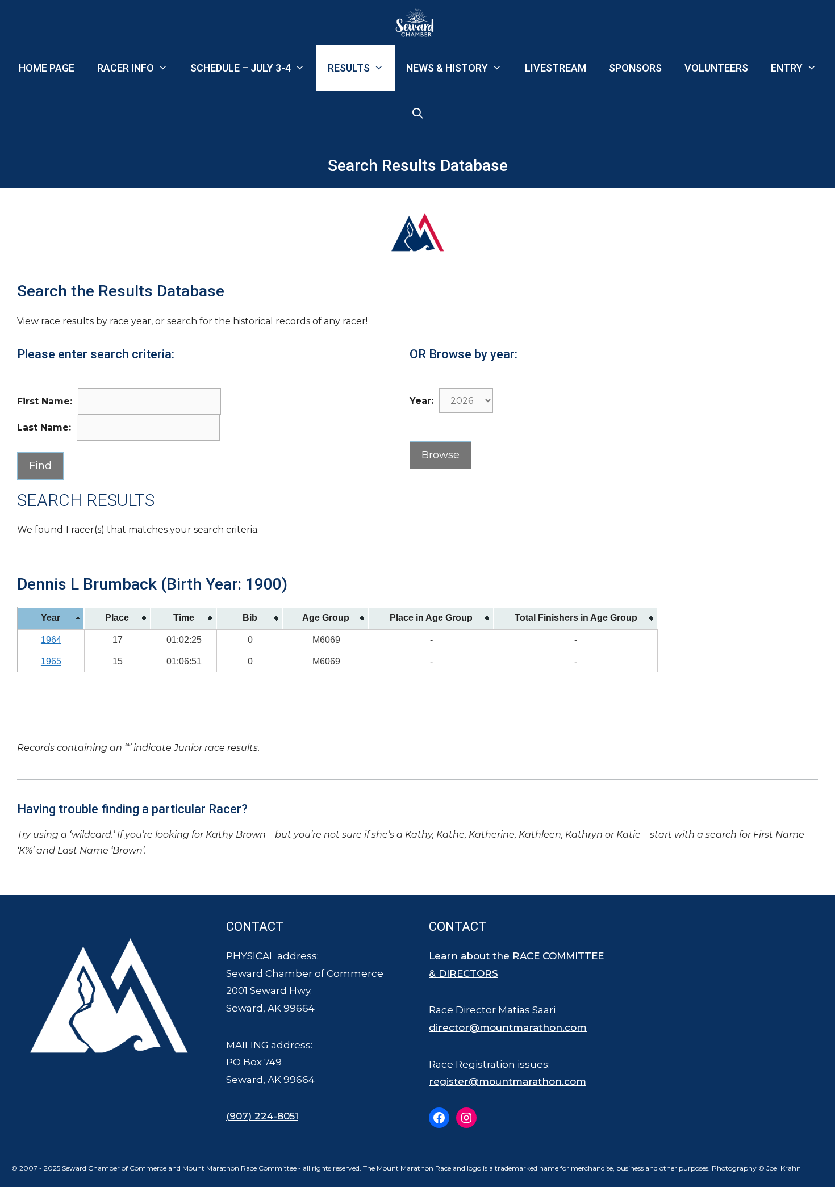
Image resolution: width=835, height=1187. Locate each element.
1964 (51, 640)
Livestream (555, 68)
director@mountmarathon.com (508, 1027)
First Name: (44, 401)
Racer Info (125, 68)
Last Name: (44, 427)
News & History (447, 68)
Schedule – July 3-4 (240, 68)
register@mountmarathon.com (507, 1081)
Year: (421, 400)
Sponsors (635, 68)
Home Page (46, 68)
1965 (51, 661)
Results (349, 68)
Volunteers (716, 68)
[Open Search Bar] (417, 113)
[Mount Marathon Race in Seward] (417, 22)
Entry (787, 68)
